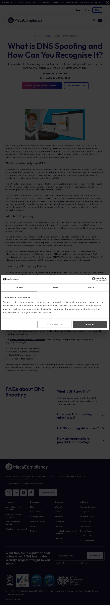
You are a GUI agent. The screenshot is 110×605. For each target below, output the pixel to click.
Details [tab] (55, 287)
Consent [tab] (19, 287)
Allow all (89, 324)
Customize (52, 324)
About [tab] (91, 287)
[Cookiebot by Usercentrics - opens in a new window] (94, 279)
